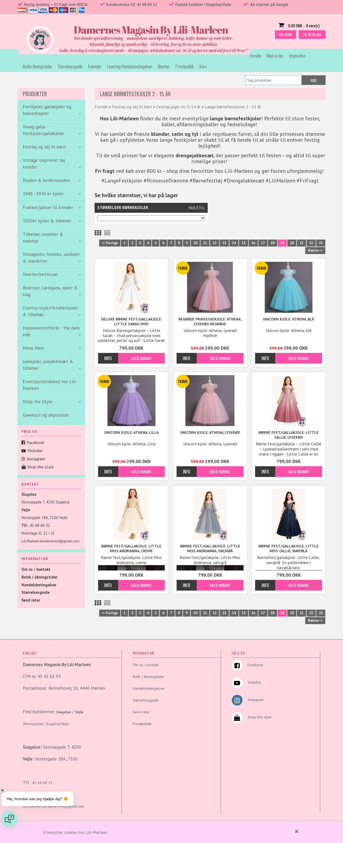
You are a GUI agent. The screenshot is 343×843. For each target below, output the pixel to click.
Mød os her (275, 55)
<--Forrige (110, 243)
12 (215, 243)
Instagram (36, 458)
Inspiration (297, 55)
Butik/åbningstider (37, 66)
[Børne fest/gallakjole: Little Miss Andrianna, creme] (131, 514)
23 (321, 243)
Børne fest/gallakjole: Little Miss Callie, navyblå (289, 548)
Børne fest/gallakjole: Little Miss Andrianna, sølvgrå (210, 548)
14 (234, 243)
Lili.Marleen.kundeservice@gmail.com (50, 541)
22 (311, 243)
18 (272, 243)
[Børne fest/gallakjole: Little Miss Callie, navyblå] (288, 514)
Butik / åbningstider (39, 577)
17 (263, 243)
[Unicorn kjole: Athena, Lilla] (131, 400)
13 (224, 243)
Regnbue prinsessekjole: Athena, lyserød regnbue (209, 321)
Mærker (164, 66)
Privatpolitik (185, 66)
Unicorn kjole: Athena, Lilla (131, 432)
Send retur (30, 600)
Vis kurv (285, 34)
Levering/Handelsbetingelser (129, 66)
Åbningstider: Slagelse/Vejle (46, 723)
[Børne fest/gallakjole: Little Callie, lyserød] (288, 400)
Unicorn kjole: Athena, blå (288, 319)
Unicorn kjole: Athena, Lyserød (210, 432)
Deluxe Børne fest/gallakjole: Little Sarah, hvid (131, 321)
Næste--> (315, 250)
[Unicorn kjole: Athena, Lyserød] (210, 400)
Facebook (35, 442)
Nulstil (196, 207)
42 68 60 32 (40, 525)
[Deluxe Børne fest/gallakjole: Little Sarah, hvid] (131, 287)
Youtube (34, 450)
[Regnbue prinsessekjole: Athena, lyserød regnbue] (210, 287)
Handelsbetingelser (38, 584)
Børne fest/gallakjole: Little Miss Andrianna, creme (131, 548)
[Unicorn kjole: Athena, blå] (288, 287)
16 (253, 243)
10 (195, 243)
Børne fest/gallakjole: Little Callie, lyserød (289, 435)
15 (243, 243)
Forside (255, 55)
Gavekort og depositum (46, 415)
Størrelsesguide (70, 66)
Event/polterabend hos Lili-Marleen (50, 385)
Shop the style (40, 466)
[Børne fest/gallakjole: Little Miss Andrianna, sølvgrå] (210, 514)
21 (301, 243)
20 (292, 243)
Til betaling (312, 34)
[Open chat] (9, 819)
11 (205, 243)
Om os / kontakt (35, 569)
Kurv (203, 66)
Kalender (95, 66)
